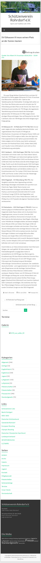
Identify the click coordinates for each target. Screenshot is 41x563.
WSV (23, 543)
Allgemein (5, 362)
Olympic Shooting (8, 429)
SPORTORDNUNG (8, 440)
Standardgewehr (7, 397)
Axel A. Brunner (9, 292)
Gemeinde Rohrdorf (8, 422)
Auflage (4, 366)
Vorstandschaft (7, 493)
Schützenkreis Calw (8, 409)
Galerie (4, 462)
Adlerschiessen (5, 538)
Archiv (4, 458)
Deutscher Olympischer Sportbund (13, 433)
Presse (29, 540)
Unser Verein (6, 490)
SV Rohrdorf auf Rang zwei (14, 300)
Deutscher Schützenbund (10, 419)
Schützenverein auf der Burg (26, 305)
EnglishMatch (6, 369)
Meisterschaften (7, 387)
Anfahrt (4, 455)
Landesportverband (8, 436)
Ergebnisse (5, 373)
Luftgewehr (5, 380)
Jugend (4, 376)
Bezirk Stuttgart (7, 412)
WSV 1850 (5, 416)
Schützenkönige (7, 483)
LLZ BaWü (5, 443)
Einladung (15, 538)
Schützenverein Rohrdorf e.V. (20, 18)
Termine (4, 486)
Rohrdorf (36, 541)
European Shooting (8, 426)
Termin (20, 543)
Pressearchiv (34, 292)
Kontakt (4, 472)
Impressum (5, 465)
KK (36, 538)
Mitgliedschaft (7, 476)
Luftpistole (5, 383)
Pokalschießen (7, 390)
